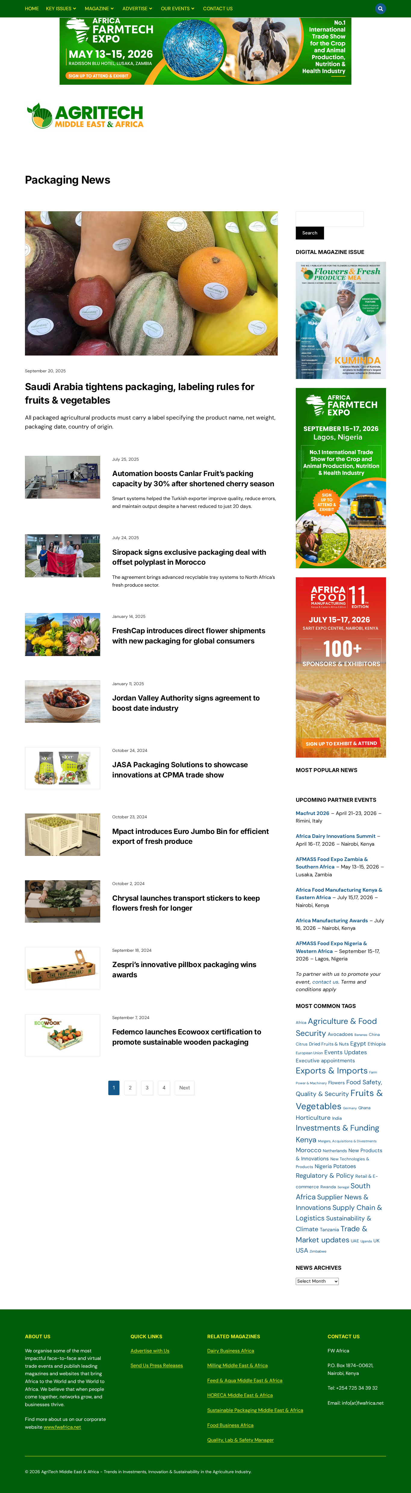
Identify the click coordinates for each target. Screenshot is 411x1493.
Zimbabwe (318, 1251)
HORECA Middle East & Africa (240, 1395)
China (374, 1034)
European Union (309, 1052)
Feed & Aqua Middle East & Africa (245, 1380)
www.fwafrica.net (62, 1427)
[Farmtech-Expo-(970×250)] (205, 81)
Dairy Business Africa (230, 1351)
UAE (355, 1241)
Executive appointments (325, 1060)
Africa (301, 1022)
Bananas (360, 1035)
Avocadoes (340, 1034)
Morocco (308, 1150)
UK (376, 1241)
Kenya (306, 1140)
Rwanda (328, 1186)
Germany (350, 1108)
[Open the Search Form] (380, 8)
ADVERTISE (134, 8)
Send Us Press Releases (157, 1365)
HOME (32, 8)
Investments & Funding (337, 1128)
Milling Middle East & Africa (237, 1365)
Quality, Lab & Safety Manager (240, 1440)
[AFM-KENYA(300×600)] (341, 753)
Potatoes (344, 1166)
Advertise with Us (150, 1351)
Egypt (358, 1043)
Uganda (366, 1241)
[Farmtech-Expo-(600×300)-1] (341, 564)
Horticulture (313, 1118)
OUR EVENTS (175, 8)
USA (302, 1250)
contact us (325, 982)
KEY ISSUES (58, 8)
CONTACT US (218, 8)
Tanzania (329, 1229)
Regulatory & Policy (325, 1175)
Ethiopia (377, 1044)
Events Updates (345, 1052)
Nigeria (323, 1166)
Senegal (343, 1187)
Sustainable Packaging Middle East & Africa (255, 1410)
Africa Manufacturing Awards (332, 920)
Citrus (301, 1044)
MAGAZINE (97, 8)
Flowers (336, 1083)
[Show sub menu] (74, 8)
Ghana (364, 1107)
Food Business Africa (230, 1425)
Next (184, 1088)
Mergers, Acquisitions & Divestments (347, 1141)
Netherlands (335, 1150)
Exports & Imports (332, 1070)
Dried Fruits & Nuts (329, 1044)
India (337, 1118)
